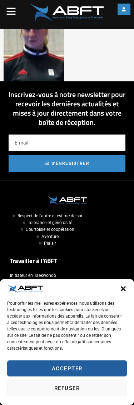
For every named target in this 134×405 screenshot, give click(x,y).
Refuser (67, 388)
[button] (123, 288)
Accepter (67, 368)
